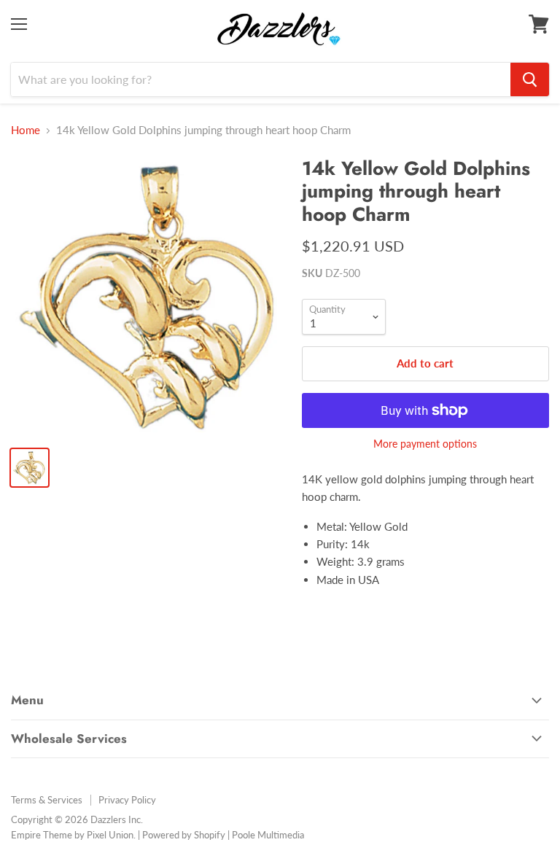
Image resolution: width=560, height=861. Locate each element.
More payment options (425, 444)
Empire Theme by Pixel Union (72, 835)
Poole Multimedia (268, 835)
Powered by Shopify (183, 835)
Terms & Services (46, 800)
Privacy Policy (127, 800)
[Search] (529, 79)
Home (25, 130)
